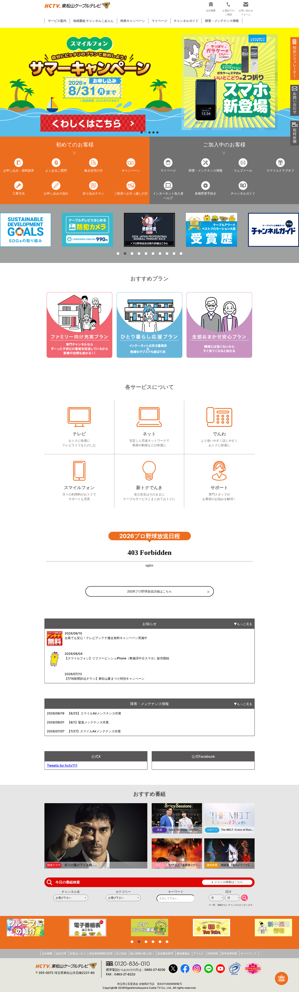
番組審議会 (183, 953)
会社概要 (47, 953)
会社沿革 (61, 953)
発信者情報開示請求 (101, 953)
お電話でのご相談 (228, 12)
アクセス (198, 953)
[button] (149, 82)
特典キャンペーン (132, 21)
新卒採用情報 (229, 953)
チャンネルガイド (186, 21)
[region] (149, 82)
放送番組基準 (165, 953)
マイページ (159, 21)
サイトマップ (248, 953)
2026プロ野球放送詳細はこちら (149, 591)
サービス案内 (57, 21)
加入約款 (121, 953)
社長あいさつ (78, 953)
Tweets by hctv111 (62, 765)
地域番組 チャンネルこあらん (93, 21)
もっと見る (244, 624)
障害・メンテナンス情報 (222, 21)
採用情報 (212, 953)
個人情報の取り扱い (142, 953)
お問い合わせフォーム (246, 12)
